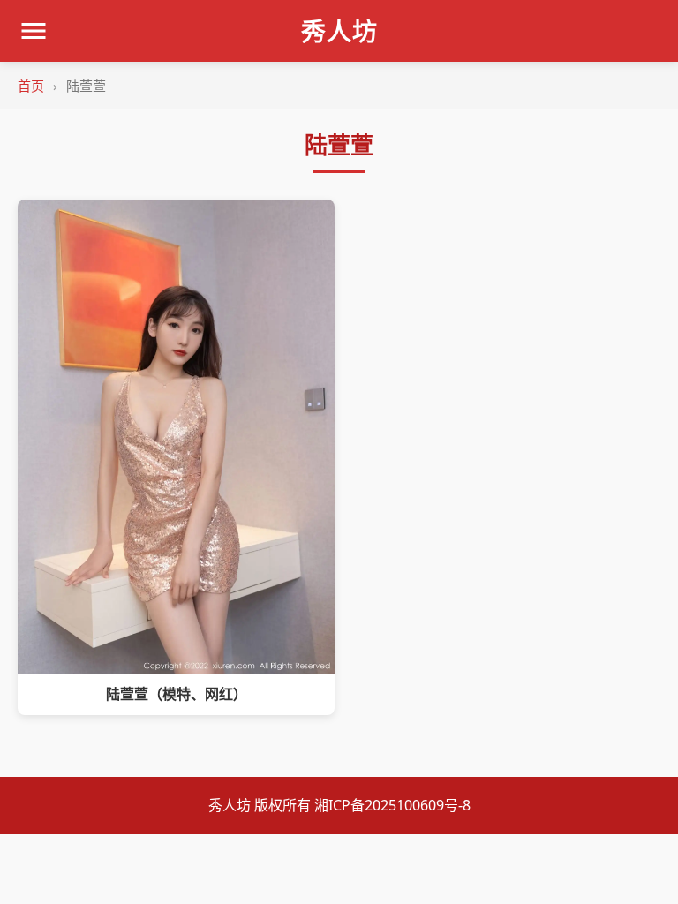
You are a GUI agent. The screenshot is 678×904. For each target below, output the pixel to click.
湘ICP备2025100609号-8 (392, 805)
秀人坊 (339, 31)
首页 (31, 85)
